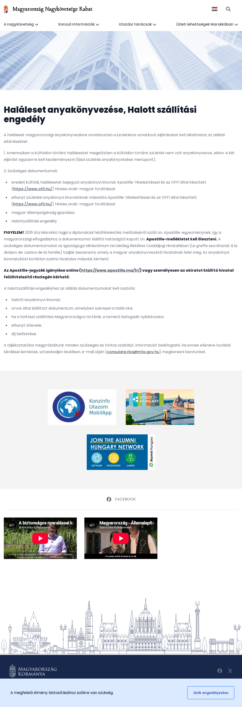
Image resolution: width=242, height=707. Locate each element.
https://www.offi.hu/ (32, 189)
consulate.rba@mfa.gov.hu (133, 352)
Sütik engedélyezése (210, 692)
